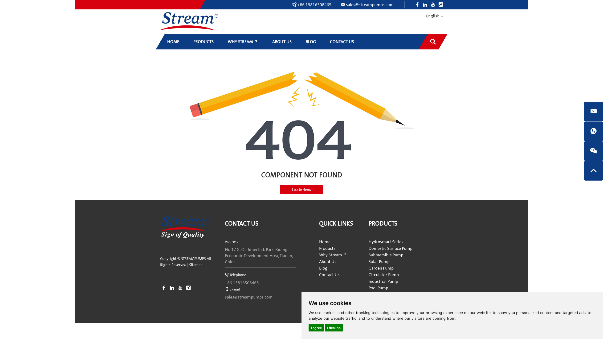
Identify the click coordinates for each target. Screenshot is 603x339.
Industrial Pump (383, 281)
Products (327, 248)
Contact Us (241, 223)
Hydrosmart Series (386, 241)
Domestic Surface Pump (390, 248)
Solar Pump (379, 261)
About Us (327, 261)
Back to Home (301, 190)
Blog (323, 268)
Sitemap (196, 265)
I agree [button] (316, 328)
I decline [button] (334, 328)
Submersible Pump (386, 255)
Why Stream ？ (333, 255)
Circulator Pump (384, 274)
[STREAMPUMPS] (189, 21)
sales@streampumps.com (370, 4)
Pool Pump (378, 288)
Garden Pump (381, 268)
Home (324, 241)
